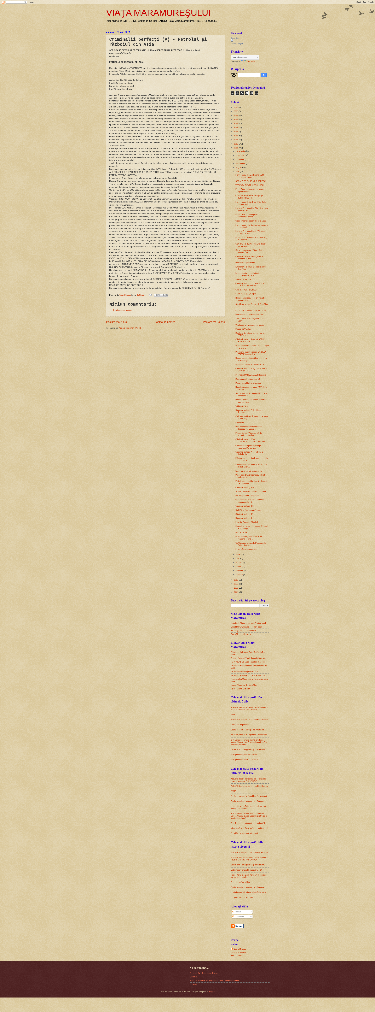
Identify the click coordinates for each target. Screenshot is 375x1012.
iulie (238, 171)
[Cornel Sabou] (232, 41)
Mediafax (193, 977)
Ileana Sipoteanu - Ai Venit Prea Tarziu (251, 364)
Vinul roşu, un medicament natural (249, 325)
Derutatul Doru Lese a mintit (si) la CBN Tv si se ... (249, 334)
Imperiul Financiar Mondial (246, 522)
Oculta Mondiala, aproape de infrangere (247, 730)
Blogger (212, 992)
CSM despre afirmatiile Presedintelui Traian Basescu (250, 544)
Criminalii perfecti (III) (244, 506)
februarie (240, 571)
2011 (236, 148)
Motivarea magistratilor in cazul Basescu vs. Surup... (248, 428)
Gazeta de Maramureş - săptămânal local (248, 623)
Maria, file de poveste (240, 725)
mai (238, 558)
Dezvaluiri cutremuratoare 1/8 (247, 379)
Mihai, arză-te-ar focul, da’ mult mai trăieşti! (249, 828)
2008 (236, 588)
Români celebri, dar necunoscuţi (249, 314)
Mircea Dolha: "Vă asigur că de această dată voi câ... (248, 434)
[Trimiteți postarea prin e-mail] (150, 295)
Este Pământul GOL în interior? (248, 471)
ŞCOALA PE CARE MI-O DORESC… (251, 181)
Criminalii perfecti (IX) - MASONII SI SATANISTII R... (250, 340)
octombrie (240, 159)
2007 (236, 592)
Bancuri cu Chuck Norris (241, 882)
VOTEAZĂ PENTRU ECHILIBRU (249, 185)
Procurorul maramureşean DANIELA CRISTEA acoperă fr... (250, 353)
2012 (236, 144)
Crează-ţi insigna (237, 44)
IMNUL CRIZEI (241, 532)
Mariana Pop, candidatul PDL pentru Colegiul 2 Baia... (250, 232)
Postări (237, 912)
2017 (236, 123)
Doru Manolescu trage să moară (244, 833)
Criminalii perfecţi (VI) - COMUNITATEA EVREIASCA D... (250, 440)
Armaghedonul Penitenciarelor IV (245, 759)
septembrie (241, 163)
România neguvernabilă (245, 263)
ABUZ (233, 714)
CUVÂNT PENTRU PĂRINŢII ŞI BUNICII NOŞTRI (249, 196)
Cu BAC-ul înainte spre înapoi (248, 510)
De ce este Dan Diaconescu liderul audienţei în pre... (250, 476)
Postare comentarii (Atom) (130, 328)
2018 (236, 119)
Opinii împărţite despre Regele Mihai (250, 221)
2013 (236, 140)
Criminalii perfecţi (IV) (244, 487)
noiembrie (240, 155)
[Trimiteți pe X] (161, 295)
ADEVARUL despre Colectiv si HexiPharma (249, 720)
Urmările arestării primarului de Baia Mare (248, 892)
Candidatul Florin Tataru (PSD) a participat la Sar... (249, 257)
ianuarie (239, 574)
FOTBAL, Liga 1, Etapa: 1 (246, 294)
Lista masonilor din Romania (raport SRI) (248, 870)
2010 (236, 580)
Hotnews (193, 984)
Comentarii (239, 917)
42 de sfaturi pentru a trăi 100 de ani (250, 310)
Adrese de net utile (243, 279)
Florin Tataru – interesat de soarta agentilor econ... (249, 190)
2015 (236, 132)
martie (239, 566)
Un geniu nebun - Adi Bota (242, 897)
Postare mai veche (214, 321)
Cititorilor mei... (241, 406)
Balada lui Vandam (243, 329)
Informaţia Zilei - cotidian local (243, 630)
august (239, 167)
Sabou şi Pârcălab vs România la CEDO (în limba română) (214, 980)
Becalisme (239, 423)
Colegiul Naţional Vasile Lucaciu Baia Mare (249, 658)
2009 (236, 584)
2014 (236, 136)
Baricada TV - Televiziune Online (204, 973)
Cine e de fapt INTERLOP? (246, 290)
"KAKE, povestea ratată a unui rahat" (251, 491)
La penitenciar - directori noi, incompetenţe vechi (247, 274)
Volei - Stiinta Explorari (240, 689)
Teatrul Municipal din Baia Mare (244, 685)
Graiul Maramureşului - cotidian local (246, 627)
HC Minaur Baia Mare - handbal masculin (248, 662)
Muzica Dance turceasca (245, 549)
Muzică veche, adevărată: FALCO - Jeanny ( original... (250, 537)
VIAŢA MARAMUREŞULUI (158, 13)
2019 (236, 115)
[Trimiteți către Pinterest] (166, 295)
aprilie (239, 562)
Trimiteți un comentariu (122, 310)
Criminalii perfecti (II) (244, 514)
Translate (251, 61)
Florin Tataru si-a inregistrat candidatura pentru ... (247, 215)
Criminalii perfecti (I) (243, 518)
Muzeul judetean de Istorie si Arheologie (248, 675)
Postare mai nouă (116, 321)
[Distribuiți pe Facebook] (164, 295)
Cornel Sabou (235, 38)
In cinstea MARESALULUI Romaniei (250, 375)
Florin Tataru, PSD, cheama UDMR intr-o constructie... (250, 176)
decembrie (240, 151)
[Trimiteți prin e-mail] (155, 295)
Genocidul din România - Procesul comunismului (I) (249, 501)
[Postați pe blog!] (158, 295)
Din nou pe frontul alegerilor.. (247, 496)
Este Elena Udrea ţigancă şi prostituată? (248, 749)
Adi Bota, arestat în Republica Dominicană (249, 735)
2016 (236, 127)
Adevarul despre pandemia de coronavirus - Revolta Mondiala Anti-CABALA (249, 708)
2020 (236, 111)
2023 (236, 107)
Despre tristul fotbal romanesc (248, 383)
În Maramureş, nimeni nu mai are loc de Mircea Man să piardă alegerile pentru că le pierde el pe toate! (249, 742)
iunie (238, 554)
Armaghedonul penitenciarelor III (244, 754)
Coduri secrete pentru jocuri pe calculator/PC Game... (248, 447)
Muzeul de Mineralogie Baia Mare (245, 671)
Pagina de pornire (165, 321)
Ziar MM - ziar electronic (241, 634)
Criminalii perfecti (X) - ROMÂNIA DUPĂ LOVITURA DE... (249, 284)
